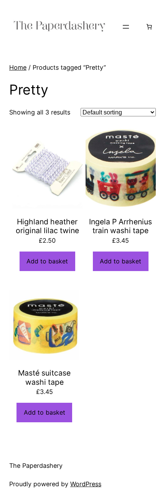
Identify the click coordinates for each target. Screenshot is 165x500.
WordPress (85, 484)
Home (17, 67)
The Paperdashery (36, 465)
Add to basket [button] (47, 261)
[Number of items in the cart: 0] (149, 27)
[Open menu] (125, 26)
